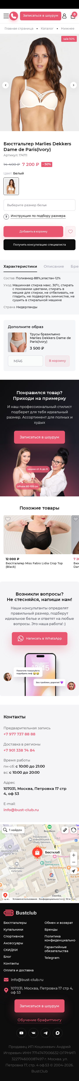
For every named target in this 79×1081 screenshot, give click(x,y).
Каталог (47, 28)
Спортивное (14, 936)
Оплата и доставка (19, 970)
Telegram (52, 958)
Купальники (13, 930)
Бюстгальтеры (15, 923)
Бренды (51, 930)
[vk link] (33, 1033)
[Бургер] (6, 16)
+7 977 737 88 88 (19, 734)
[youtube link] (21, 1033)
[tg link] (45, 1033)
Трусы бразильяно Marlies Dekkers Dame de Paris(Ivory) (50, 338)
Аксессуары (13, 943)
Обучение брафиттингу (39, 1020)
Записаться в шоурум (40, 16)
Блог (7, 957)
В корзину (57, 361)
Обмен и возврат (59, 923)
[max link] (58, 1033)
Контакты (11, 963)
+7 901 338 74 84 (19, 750)
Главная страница (19, 28)
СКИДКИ (11, 950)
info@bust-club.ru (21, 810)
